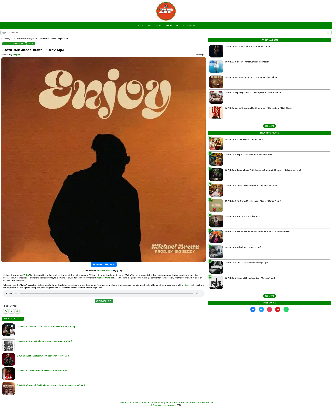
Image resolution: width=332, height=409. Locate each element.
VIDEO (159, 25)
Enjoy (26, 275)
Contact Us (145, 402)
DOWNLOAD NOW (103, 301)
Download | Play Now (103, 264)
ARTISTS (180, 25)
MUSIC (150, 25)
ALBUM (169, 25)
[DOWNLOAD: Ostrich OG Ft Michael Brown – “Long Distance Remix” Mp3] (8, 394)
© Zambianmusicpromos (163, 405)
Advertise (133, 402)
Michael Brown (103, 270)
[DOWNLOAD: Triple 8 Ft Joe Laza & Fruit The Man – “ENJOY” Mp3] (8, 336)
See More (269, 126)
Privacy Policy (158, 402)
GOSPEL (191, 25)
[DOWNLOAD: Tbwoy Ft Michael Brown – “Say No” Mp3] (8, 380)
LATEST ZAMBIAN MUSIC (21, 38)
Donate (209, 402)
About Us (123, 402)
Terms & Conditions (195, 402)
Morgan (16, 54)
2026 (179, 405)
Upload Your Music (175, 402)
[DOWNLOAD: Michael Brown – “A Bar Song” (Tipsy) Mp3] (8, 365)
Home (6, 38)
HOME (140, 25)
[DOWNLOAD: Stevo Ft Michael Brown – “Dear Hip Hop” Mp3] (8, 350)
